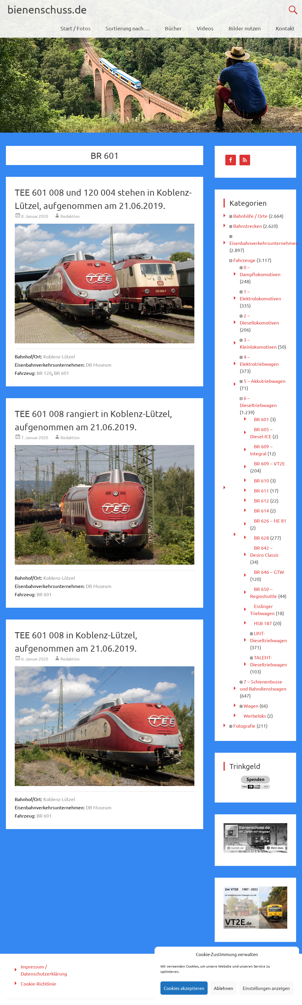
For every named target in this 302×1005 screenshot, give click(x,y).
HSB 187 (263, 623)
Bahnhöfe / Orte (250, 216)
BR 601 (61, 373)
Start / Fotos (75, 28)
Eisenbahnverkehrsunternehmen (263, 243)
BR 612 (261, 500)
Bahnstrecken (247, 226)
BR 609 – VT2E (269, 463)
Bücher (173, 28)
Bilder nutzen (245, 28)
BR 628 (261, 538)
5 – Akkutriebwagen (264, 381)
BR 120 (44, 373)
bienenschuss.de (47, 9)
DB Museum (98, 365)
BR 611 (261, 490)
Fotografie (244, 726)
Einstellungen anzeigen (266, 988)
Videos (205, 28)
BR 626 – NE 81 (270, 520)
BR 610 (261, 480)
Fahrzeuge (244, 260)
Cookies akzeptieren (184, 988)
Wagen (251, 706)
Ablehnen (223, 988)
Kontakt (285, 28)
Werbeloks (255, 716)
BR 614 (261, 510)
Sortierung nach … (128, 28)
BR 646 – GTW (269, 572)
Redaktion (70, 216)
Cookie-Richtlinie (38, 983)
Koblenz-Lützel (59, 356)
